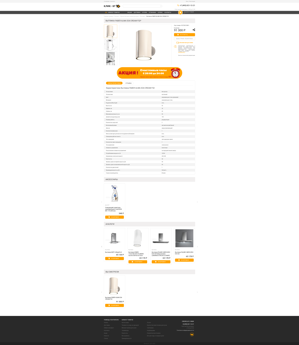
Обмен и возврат (109, 328)
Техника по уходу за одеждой (130, 325)
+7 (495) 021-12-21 (187, 5)
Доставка (137, 12)
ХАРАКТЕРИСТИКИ (114, 83)
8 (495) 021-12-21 (188, 324)
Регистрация (192, 1)
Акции (129, 12)
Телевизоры (125, 330)
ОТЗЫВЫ (129, 83)
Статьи (106, 338)
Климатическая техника (153, 333)
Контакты (112, 1)
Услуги (149, 322)
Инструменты (125, 336)
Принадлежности (126, 338)
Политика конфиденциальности (185, 330)
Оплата (144, 12)
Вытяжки (142, 16)
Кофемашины (151, 330)
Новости (106, 336)
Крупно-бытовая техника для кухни (130, 16)
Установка (152, 12)
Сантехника (150, 328)
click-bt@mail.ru (181, 52)
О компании (106, 1)
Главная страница (108, 16)
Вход (187, 1)
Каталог (114, 12)
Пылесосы (125, 333)
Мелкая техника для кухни (129, 328)
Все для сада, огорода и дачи (155, 336)
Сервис (160, 12)
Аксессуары (125, 322)
